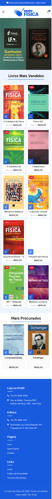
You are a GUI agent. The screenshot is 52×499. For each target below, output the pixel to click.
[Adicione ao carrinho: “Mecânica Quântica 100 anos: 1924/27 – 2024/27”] (6, 206)
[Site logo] (26, 11)
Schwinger (38, 357)
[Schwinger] (38, 340)
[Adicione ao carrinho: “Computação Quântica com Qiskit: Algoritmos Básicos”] (30, 161)
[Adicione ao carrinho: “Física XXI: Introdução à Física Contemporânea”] (30, 116)
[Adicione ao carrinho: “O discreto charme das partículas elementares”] (30, 206)
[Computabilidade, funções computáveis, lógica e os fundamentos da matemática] (13, 340)
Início (9, 444)
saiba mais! (41, 3)
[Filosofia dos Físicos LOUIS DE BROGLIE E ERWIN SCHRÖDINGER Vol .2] (38, 237)
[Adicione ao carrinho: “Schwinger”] (30, 352)
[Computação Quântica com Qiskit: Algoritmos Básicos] (38, 147)
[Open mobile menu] (3, 11)
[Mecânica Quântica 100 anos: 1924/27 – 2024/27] (13, 192)
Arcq (33, 494)
